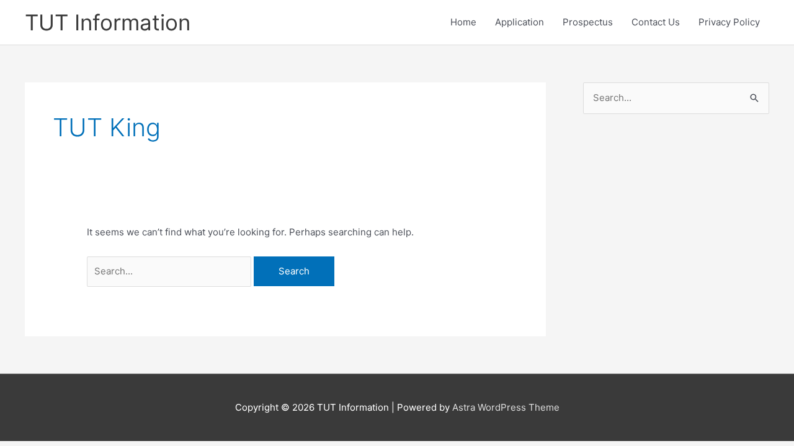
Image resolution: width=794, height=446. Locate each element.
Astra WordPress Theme (506, 407)
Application (519, 22)
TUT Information (107, 22)
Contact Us (655, 22)
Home (463, 22)
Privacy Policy (729, 22)
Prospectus (588, 22)
